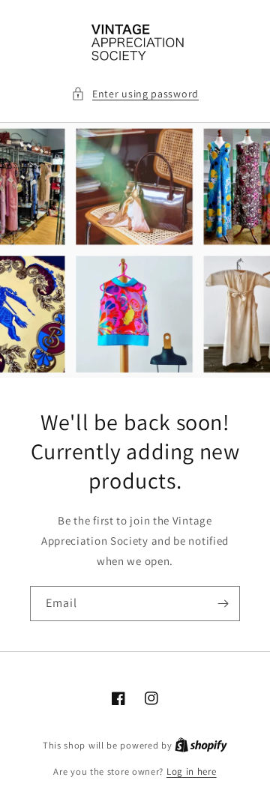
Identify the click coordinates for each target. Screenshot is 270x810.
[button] (135, 94)
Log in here (191, 771)
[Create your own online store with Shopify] (201, 745)
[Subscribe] (222, 603)
